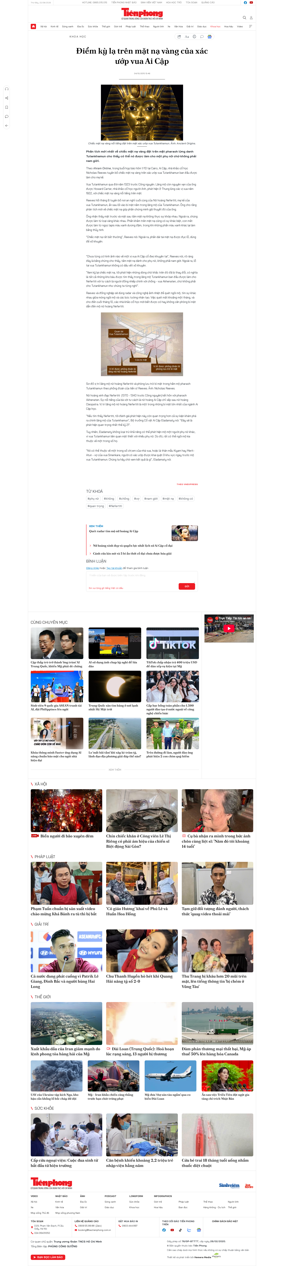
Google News (209, 36)
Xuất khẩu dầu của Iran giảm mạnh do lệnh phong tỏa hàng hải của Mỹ (65, 1051)
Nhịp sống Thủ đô (40, 1212)
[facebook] (245, 2)
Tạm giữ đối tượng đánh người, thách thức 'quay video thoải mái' (215, 911)
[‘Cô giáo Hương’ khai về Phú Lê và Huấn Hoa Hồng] (142, 883)
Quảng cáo (208, 2)
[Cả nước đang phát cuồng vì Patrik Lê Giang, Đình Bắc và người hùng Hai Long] (66, 950)
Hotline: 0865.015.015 (94, 2)
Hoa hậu (228, 26)
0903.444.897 (129, 1225)
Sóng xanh (67, 26)
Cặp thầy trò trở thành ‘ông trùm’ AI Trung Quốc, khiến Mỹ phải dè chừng (56, 664)
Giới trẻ (118, 26)
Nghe (6, 89)
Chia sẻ (6, 98)
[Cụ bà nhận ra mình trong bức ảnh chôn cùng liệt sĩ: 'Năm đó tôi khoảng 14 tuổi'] (217, 810)
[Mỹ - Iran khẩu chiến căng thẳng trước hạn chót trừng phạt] (114, 1075)
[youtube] (251, 2)
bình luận (202, 36)
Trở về (6, 125)
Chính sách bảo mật (225, 1221)
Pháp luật (131, 26)
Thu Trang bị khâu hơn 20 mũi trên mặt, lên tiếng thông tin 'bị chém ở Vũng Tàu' (214, 981)
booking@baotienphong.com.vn (94, 1230)
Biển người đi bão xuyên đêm (67, 836)
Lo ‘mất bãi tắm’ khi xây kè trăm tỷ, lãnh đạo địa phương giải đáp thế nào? (115, 754)
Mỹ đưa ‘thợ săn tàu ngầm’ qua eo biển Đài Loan (167, 1096)
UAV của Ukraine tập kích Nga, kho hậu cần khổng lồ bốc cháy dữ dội (54, 1096)
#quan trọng (96, 506)
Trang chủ (33, 26)
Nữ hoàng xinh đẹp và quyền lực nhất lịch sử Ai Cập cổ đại (133, 545)
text (187, 36)
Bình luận (6, 116)
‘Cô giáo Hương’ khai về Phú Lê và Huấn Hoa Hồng (137, 911)
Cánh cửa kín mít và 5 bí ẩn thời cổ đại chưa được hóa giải (132, 553)
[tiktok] (182, 1230)
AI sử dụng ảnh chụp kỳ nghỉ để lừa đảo (113, 664)
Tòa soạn (191, 2)
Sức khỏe (93, 26)
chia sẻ (179, 36)
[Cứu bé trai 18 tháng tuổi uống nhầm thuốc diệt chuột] (217, 1134)
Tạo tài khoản (114, 568)
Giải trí (190, 26)
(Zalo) (98, 1225)
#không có (186, 498)
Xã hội (43, 26)
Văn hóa (178, 26)
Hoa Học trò (174, 2)
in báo (194, 36)
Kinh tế (54, 26)
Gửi (187, 586)
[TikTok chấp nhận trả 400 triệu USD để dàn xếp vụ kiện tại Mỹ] (172, 643)
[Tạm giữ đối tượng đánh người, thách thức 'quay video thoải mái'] (217, 883)
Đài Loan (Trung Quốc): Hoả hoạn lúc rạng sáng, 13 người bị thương (140, 1051)
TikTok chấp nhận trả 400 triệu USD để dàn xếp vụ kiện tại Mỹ (171, 664)
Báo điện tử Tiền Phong (142, 14)
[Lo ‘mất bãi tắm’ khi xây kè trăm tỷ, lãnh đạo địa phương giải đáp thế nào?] (115, 733)
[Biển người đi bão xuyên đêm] (66, 810)
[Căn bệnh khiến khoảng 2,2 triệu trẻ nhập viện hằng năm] (142, 1134)
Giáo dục (202, 26)
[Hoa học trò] (249, 1186)
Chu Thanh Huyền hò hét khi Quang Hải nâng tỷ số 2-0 (139, 979)
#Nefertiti (115, 506)
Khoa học (216, 26)
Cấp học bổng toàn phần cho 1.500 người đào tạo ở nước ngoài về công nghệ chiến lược (170, 709)
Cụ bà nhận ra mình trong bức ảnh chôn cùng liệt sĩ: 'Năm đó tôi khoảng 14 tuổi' (216, 841)
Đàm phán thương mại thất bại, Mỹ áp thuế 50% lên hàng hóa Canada (216, 1051)
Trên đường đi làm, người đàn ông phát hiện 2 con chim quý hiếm (169, 754)
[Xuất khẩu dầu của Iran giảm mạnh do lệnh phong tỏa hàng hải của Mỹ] (66, 1023)
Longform (136, 1196)
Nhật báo (61, 1196)
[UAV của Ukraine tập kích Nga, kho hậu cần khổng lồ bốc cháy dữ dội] (57, 1075)
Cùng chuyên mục (49, 622)
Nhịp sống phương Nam (67, 1212)
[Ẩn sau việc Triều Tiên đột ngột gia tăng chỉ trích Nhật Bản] (227, 1075)
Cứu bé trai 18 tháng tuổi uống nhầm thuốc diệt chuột (215, 1163)
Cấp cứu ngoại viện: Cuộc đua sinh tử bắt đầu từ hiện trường (64, 1163)
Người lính (158, 26)
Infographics (163, 1196)
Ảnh (82, 1196)
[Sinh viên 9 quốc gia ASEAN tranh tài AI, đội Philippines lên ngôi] (57, 686)
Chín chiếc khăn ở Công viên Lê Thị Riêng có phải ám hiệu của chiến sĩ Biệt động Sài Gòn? (138, 841)
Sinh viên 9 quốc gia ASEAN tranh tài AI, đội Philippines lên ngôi (56, 707)
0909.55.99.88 (86, 1225)
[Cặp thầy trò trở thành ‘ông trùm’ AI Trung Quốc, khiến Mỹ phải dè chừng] (57, 643)
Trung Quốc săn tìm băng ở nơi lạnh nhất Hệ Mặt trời (113, 707)
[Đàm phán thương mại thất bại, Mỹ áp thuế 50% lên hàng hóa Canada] (217, 1023)
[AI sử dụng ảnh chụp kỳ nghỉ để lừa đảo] (115, 643)
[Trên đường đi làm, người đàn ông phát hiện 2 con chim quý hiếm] (172, 733)
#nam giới (151, 498)
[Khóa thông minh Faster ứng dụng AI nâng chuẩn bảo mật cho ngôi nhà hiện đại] (57, 733)
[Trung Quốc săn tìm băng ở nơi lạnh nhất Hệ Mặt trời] (115, 686)
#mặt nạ (168, 498)
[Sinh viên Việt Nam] (229, 1186)
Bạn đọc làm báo (50, 1257)
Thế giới (106, 26)
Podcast (110, 1196)
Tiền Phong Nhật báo (124, 2)
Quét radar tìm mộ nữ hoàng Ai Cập (113, 531)
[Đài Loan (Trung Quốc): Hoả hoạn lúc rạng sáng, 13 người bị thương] (142, 1023)
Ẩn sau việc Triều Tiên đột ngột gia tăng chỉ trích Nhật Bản (225, 1096)
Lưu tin (6, 107)
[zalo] (191, 1230)
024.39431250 (42, 1232)
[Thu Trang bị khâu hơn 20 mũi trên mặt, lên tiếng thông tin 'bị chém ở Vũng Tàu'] (217, 950)
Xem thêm (250, 26)
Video (240, 26)
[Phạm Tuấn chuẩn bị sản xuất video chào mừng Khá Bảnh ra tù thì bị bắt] (66, 883)
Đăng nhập (92, 568)
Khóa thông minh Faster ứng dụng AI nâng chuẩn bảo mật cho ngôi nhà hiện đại (56, 756)
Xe (169, 26)
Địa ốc (80, 26)
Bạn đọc (183, 1207)
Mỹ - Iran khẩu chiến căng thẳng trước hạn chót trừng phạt (110, 1096)
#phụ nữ (93, 498)
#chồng (124, 498)
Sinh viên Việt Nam (151, 2)
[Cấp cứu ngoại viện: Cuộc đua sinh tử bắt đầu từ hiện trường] (66, 1134)
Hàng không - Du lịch (214, 1207)
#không (109, 498)
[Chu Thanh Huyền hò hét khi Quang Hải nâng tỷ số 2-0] (142, 950)
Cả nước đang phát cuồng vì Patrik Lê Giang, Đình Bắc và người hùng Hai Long (65, 981)
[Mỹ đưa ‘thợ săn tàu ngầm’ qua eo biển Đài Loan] (170, 1075)
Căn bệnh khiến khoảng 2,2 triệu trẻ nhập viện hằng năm (139, 1163)
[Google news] (200, 1230)
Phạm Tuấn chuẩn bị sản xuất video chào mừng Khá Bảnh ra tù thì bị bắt (64, 911)
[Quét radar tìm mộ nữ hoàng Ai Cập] (185, 533)
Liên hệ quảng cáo (87, 1221)
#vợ (136, 498)
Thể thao (144, 26)
